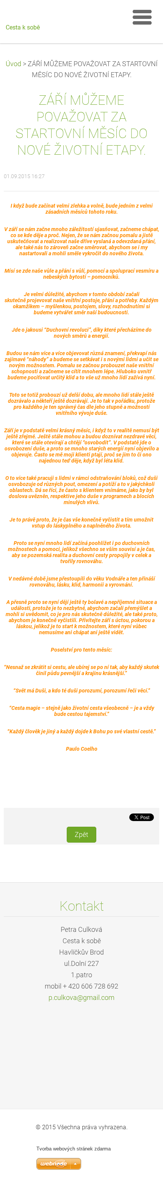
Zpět (81, 834)
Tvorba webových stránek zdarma (73, 1149)
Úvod (13, 64)
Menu (142, 17)
